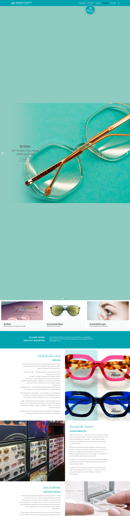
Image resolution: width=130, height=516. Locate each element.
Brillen (56, 360)
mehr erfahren (25, 159)
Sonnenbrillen (78, 431)
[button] (3, 153)
